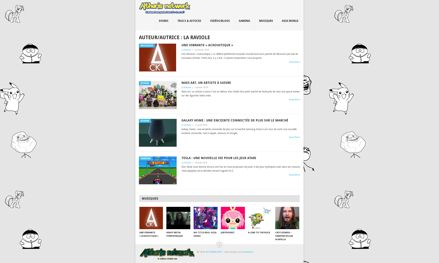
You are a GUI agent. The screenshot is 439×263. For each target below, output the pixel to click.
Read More (294, 62)
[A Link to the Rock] (260, 218)
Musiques (266, 21)
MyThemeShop (247, 252)
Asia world (290, 21)
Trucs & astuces (189, 21)
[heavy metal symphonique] (178, 218)
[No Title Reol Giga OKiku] (206, 218)
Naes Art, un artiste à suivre (206, 83)
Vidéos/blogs (220, 21)
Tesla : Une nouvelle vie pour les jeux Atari (218, 158)
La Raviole (186, 49)
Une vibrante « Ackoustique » (207, 45)
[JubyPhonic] (233, 218)
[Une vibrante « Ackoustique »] (151, 218)
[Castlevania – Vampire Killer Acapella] (287, 218)
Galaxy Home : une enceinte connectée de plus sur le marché (234, 120)
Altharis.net (214, 251)
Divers (163, 21)
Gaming (244, 21)
